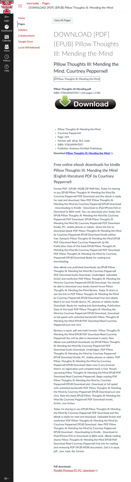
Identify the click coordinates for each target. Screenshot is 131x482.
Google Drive (25, 41)
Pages (21, 24)
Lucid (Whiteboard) (29, 47)
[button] (6, 59)
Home (21, 18)
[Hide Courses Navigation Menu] (20, 5)
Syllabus (22, 30)
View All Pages (62, 20)
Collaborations (26, 35)
